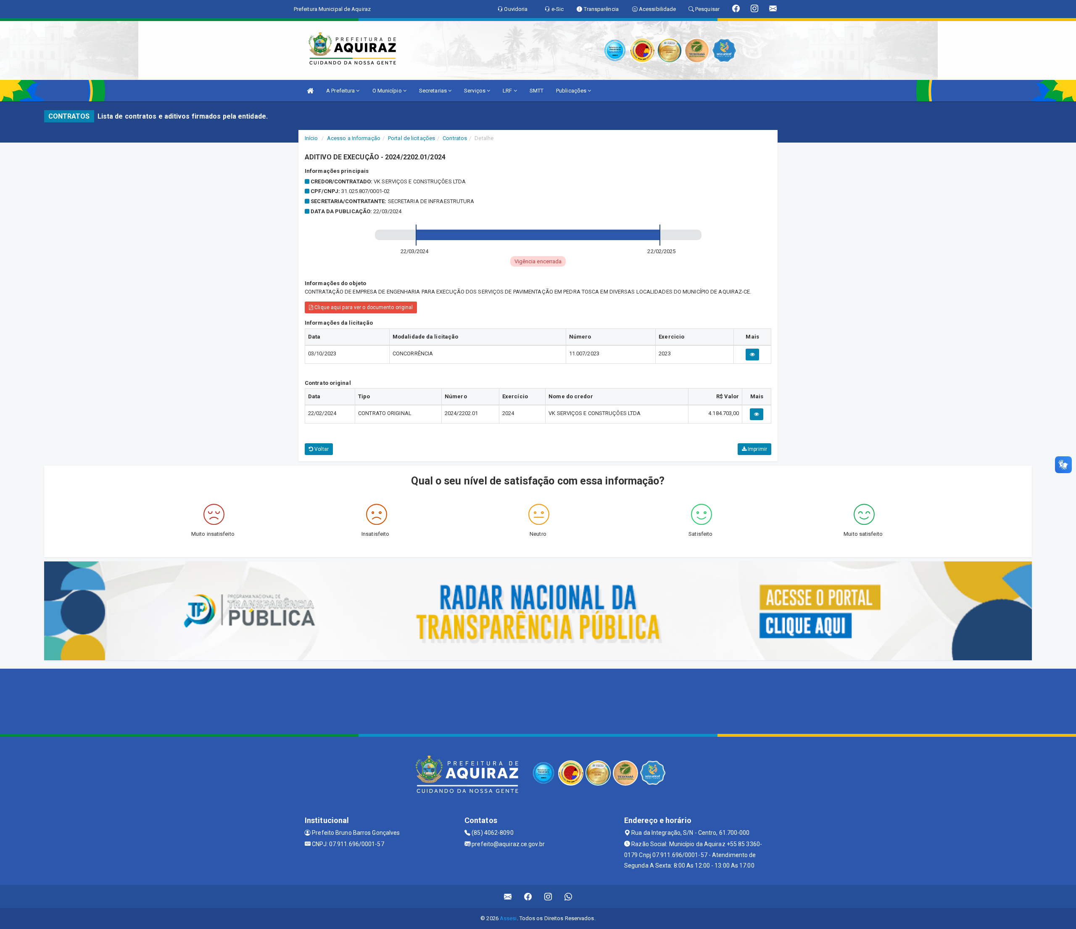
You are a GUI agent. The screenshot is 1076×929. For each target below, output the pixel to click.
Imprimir (756, 449)
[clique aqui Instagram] (548, 896)
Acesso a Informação (353, 138)
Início (311, 138)
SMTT (536, 90)
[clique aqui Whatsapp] (568, 896)
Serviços (475, 90)
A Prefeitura (341, 90)
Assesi (508, 918)
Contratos (455, 138)
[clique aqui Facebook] (528, 896)
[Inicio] (310, 90)
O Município (387, 90)
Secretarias (433, 90)
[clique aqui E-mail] (508, 896)
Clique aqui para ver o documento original (363, 307)
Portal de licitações (411, 138)
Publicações (572, 90)
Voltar (321, 449)
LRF (508, 90)
